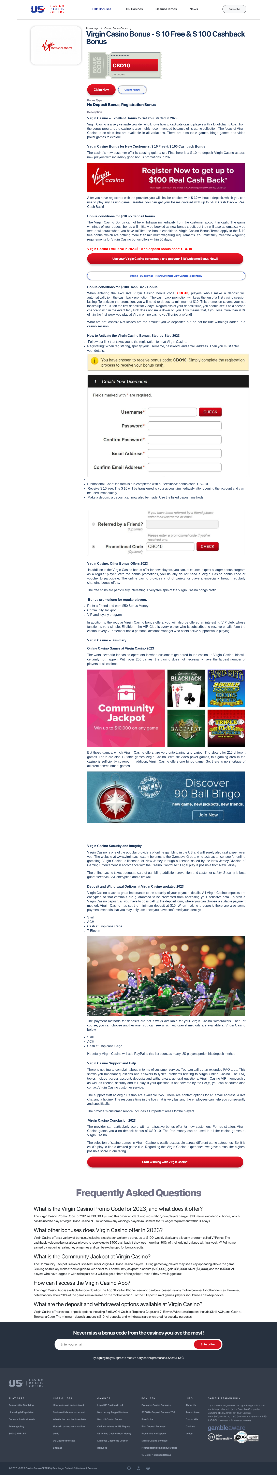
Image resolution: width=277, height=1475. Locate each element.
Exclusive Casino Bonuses (156, 1405)
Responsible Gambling (21, 1405)
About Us (191, 1405)
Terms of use (193, 1412)
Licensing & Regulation (21, 1412)
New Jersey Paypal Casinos (112, 1412)
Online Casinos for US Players (113, 1426)
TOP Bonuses (101, 9)
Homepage (92, 28)
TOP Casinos (133, 9)
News (194, 9)
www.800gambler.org (219, 1416)
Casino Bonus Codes (116, 28)
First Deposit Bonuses (153, 1426)
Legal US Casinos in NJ (110, 1405)
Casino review (132, 89)
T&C (181, 1358)
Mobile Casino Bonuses (154, 1440)
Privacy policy (16, 1426)
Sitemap (57, 1447)
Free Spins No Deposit (154, 1433)
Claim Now (101, 90)
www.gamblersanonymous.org (235, 1420)
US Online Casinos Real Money (114, 1433)
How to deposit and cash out (68, 1405)
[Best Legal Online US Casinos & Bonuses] (47, 8)
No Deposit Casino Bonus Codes (159, 1447)
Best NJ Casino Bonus (109, 1419)
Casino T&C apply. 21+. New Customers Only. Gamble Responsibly (166, 275)
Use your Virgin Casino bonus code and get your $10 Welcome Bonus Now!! (165, 259)
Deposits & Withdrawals (22, 1419)
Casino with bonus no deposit (69, 1412)
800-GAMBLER (17, 1433)
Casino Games (166, 9)
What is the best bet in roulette (69, 1419)
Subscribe (234, 9)
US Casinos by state (64, 1440)
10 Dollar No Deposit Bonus (156, 1454)
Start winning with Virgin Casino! (165, 1162)
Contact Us (192, 1419)
